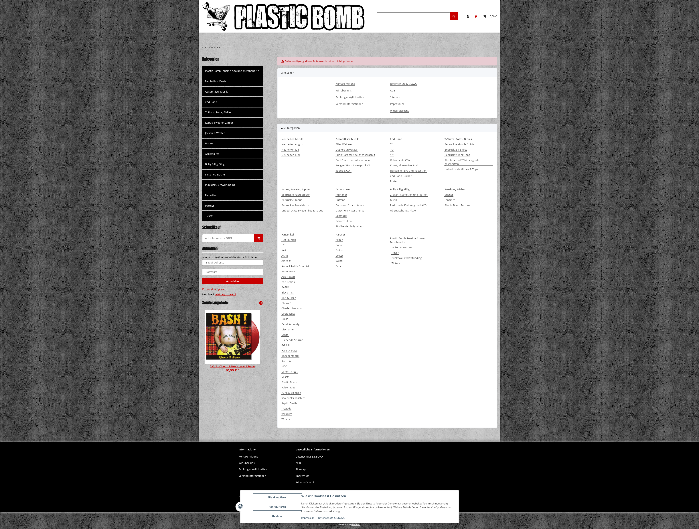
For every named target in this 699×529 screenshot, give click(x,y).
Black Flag (287, 292)
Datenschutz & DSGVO (403, 83)
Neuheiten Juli (290, 149)
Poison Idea (288, 387)
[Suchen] (454, 16)
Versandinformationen (349, 104)
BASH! (285, 287)
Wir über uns (344, 90)
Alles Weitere (344, 144)
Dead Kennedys (291, 324)
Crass (284, 319)
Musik (393, 200)
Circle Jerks (288, 313)
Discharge (287, 329)
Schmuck (341, 215)
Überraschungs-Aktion (403, 210)
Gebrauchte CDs (400, 160)
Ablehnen (277, 516)
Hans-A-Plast (289, 350)
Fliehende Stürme (292, 340)
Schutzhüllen (344, 221)
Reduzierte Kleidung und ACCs (409, 205)
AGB (392, 90)
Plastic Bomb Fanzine (457, 205)
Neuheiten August (292, 144)
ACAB (284, 255)
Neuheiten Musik (215, 81)
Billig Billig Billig (215, 164)
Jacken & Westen (402, 247)
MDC (284, 366)
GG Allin (286, 345)
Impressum (397, 104)
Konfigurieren (277, 506)
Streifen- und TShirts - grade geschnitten (462, 162)
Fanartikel (211, 195)
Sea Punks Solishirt (293, 398)
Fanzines (450, 200)
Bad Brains (288, 282)
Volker (339, 255)
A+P (283, 250)
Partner (209, 205)
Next (254, 343)
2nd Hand (211, 102)
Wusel (339, 261)
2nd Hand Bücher (401, 176)
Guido (339, 250)
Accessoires (212, 153)
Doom (285, 334)
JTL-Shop (355, 524)
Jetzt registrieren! (225, 294)
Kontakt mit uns (345, 83)
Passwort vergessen (214, 289)
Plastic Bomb (289, 382)
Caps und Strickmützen (350, 205)
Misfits (285, 377)
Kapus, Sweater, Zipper (219, 122)
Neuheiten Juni (290, 155)
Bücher (449, 194)
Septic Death (289, 403)
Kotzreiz (286, 361)
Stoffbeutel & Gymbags (350, 226)
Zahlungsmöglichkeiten (350, 97)
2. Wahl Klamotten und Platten (408, 194)
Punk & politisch (291, 392)
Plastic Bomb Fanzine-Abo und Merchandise (408, 240)
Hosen (395, 252)
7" (391, 144)
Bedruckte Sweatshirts (295, 205)
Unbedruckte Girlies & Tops (461, 169)
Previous (211, 343)
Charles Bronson (291, 308)
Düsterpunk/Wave (347, 149)
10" (392, 149)
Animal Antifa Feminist (295, 266)
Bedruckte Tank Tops (457, 155)
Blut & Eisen (288, 298)
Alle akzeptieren (277, 497)
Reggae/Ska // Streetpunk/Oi (353, 165)
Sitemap (395, 97)
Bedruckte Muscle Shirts (459, 144)
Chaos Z (286, 303)
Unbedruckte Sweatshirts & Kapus (302, 210)
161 (283, 245)
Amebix (286, 261)
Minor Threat (289, 371)
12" (392, 155)
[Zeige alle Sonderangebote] (261, 303)
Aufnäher (341, 194)
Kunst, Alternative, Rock (404, 165)
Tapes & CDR (343, 170)
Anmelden (232, 281)
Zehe (339, 266)
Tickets (396, 263)
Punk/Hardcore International (353, 160)
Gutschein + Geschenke (350, 210)
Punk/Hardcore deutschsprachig (355, 155)
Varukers (286, 414)
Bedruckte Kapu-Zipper (295, 194)
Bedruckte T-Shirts (456, 149)
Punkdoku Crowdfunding (407, 258)
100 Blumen (288, 239)
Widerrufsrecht (399, 110)
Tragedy (286, 408)
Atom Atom (288, 271)
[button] (468, 16)
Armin (339, 239)
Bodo (339, 245)
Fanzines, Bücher (215, 174)
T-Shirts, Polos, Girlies (218, 112)
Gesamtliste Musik (216, 91)
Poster (394, 181)
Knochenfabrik (290, 356)
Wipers (285, 419)
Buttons (340, 200)
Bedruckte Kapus (291, 200)
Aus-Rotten (288, 276)
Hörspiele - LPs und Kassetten (408, 170)
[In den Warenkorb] (258, 238)
